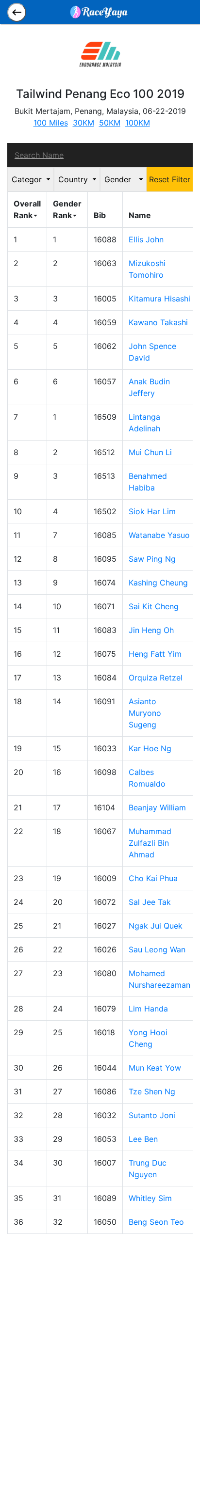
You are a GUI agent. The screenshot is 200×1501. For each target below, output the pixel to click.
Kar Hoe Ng (150, 748)
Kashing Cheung (158, 582)
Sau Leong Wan (157, 949)
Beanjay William (157, 807)
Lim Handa (148, 1008)
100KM (137, 122)
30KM (83, 122)
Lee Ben (143, 1139)
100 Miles (50, 122)
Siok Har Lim (152, 511)
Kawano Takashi (158, 322)
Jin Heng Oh (151, 630)
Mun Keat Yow (155, 1068)
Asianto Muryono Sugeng (145, 712)
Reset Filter (169, 179)
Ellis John (146, 239)
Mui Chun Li (150, 452)
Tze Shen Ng (152, 1091)
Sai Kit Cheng (154, 606)
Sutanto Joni (152, 1115)
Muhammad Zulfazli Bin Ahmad (150, 842)
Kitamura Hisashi (159, 298)
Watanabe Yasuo (159, 535)
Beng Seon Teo (156, 1222)
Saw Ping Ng (152, 559)
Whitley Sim (150, 1198)
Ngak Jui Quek (156, 926)
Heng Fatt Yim (155, 654)
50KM (109, 122)
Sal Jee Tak (150, 902)
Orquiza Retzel (156, 677)
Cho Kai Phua (153, 878)
